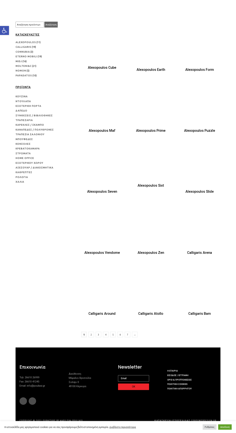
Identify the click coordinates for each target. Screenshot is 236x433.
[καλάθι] (217, 7)
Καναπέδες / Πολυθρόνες (35, 129)
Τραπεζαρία (24, 120)
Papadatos (24, 75)
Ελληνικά (205, 7)
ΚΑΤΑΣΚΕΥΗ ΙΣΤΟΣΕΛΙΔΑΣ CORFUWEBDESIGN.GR (185, 420)
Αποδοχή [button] (225, 427)
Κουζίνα (22, 96)
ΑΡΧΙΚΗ (51, 7)
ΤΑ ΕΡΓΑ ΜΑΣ (111, 7)
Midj (19, 61)
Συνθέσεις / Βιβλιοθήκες (34, 115)
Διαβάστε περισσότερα (122, 427)
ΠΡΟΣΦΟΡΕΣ (164, 7)
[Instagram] (32, 401)
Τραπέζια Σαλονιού (30, 134)
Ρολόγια (22, 177)
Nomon (21, 70)
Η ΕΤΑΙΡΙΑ (67, 7)
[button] (4, 30)
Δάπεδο (21, 110)
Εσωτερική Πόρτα (28, 106)
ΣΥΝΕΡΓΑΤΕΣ (131, 7)
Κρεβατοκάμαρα (28, 148)
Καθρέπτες (24, 172)
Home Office (25, 158)
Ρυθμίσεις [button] (209, 427)
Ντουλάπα (23, 101)
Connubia (23, 51)
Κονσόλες (23, 143)
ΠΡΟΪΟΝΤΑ (88, 7)
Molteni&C (24, 66)
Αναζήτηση (51, 24)
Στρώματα (23, 153)
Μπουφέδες (24, 139)
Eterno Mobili (26, 56)
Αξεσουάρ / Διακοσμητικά (34, 167)
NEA (148, 7)
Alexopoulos (26, 42)
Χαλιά (20, 181)
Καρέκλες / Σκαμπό (30, 124)
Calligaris (23, 47)
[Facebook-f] (23, 401)
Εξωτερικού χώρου (29, 163)
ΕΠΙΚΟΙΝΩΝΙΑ (185, 7)
